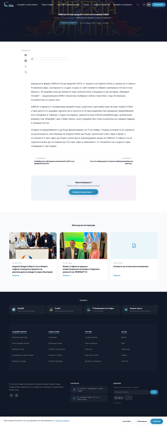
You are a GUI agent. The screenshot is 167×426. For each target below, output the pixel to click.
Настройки (126, 421)
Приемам (156, 421)
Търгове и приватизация (68, 5)
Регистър (88, 349)
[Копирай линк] (25, 72)
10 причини (53, 337)
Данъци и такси (18, 349)
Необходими (142, 421)
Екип (123, 343)
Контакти (124, 361)
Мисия (123, 337)
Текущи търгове (91, 337)
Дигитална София (55, 343)
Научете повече (62, 421)
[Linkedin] (16, 395)
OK (154, 392)
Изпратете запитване (82, 192)
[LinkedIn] (25, 60)
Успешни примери (68, 23)
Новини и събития (102, 5)
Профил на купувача (122, 5)
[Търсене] (138, 4)
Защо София (47, 5)
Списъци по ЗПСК (91, 355)
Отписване (117, 403)
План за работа (91, 343)
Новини (124, 355)
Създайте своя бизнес (27, 5)
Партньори (125, 349)
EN (144, 5)
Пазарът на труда (19, 361)
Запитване (159, 5)
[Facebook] (25, 55)
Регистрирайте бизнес (21, 343)
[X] (25, 66)
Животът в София (55, 355)
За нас (86, 5)
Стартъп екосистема (57, 349)
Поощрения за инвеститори (22, 355)
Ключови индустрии (19, 337)
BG (149, 5)
